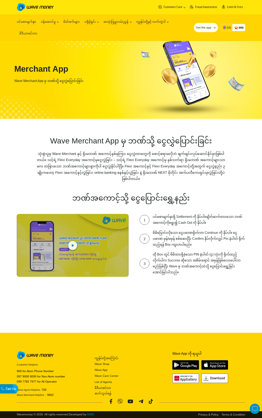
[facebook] (110, 401)
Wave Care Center (107, 375)
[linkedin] (150, 401)
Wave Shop (102, 364)
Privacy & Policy (208, 414)
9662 (49, 394)
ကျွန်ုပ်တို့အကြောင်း (107, 358)
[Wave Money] (35, 7)
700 (43, 389)
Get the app (204, 27)
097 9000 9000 (26, 376)
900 (19, 371)
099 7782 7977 (26, 381)
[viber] (119, 401)
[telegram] (140, 401)
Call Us (11, 389)
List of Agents (103, 382)
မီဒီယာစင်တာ (103, 388)
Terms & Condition (233, 414)
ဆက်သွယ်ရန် (103, 393)
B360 (90, 414)
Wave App (101, 369)
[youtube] (130, 401)
